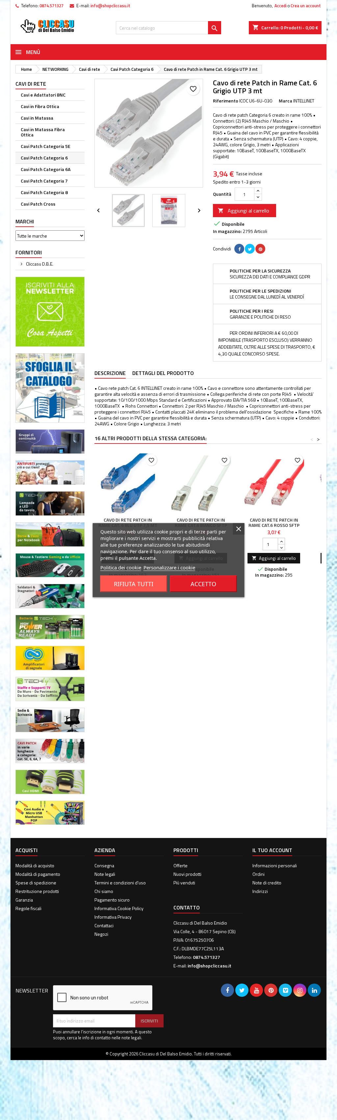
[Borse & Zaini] (50, 533)
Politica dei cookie (120, 567)
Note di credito (266, 882)
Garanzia (24, 899)
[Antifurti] (50, 471)
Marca (285, 101)
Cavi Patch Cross (38, 203)
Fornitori (28, 252)
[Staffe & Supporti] (50, 688)
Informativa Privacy (113, 916)
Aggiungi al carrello (243, 211)
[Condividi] (239, 249)
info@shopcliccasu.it (110, 5)
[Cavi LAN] (50, 750)
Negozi (101, 934)
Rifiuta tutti (133, 584)
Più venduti (184, 882)
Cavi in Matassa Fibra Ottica (43, 132)
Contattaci (104, 925)
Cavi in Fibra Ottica (40, 106)
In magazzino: (227, 231)
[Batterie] (50, 626)
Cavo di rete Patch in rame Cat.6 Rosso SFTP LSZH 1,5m (273, 525)
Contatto (186, 907)
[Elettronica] (50, 595)
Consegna (104, 865)
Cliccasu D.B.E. (39, 263)
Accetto (203, 584)
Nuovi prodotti (187, 874)
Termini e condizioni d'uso (120, 882)
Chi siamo (103, 891)
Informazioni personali (274, 865)
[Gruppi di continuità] (50, 441)
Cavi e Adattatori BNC (43, 94)
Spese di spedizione (35, 882)
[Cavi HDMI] (50, 781)
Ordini (258, 874)
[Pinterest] (260, 249)
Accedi (280, 5)
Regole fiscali (28, 908)
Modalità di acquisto (34, 865)
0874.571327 (51, 5)
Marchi (24, 221)
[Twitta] (250, 249)
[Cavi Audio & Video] (50, 812)
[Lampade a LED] (50, 502)
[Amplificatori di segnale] (50, 657)
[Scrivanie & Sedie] (50, 719)
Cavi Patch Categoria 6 (44, 157)
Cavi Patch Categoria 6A (45, 169)
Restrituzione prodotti (37, 891)
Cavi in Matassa (37, 117)
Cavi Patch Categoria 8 (44, 192)
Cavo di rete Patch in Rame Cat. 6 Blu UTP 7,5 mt (127, 522)
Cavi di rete (30, 84)
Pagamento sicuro (112, 899)
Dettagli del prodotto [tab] (163, 373)
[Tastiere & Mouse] (50, 564)
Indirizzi (260, 891)
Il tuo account (272, 850)
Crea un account (306, 5)
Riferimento (225, 101)
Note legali (104, 874)
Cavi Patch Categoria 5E (45, 146)
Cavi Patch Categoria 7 (44, 180)
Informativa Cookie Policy (118, 908)
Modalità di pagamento (37, 874)
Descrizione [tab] (110, 373)
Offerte (180, 865)
